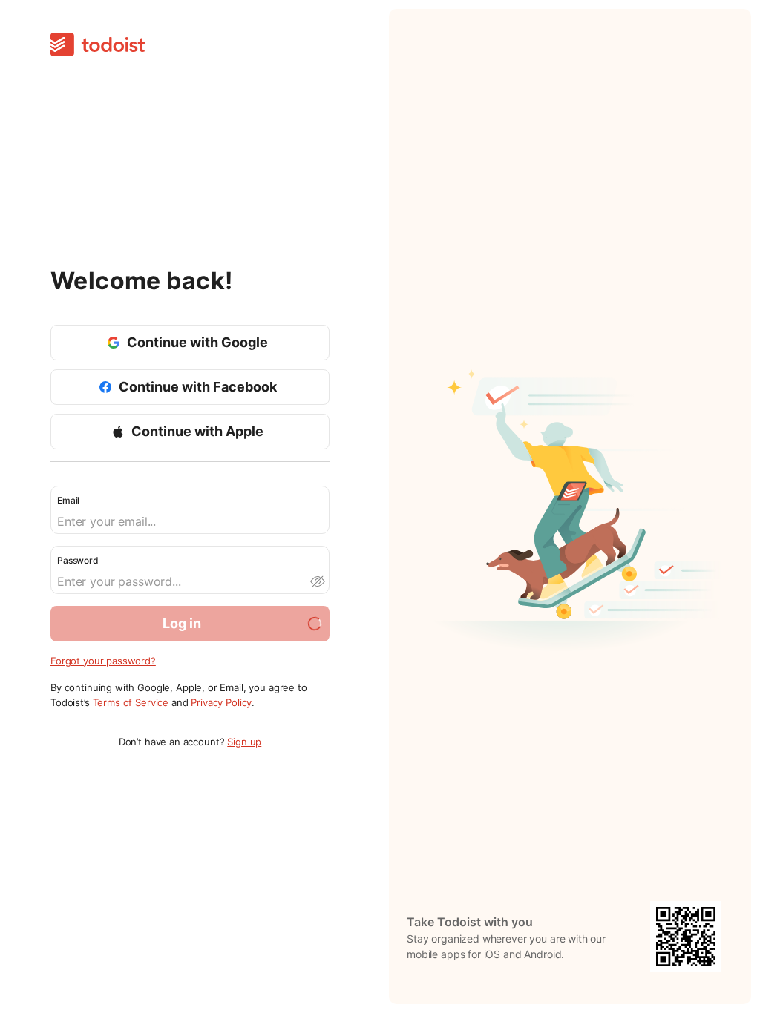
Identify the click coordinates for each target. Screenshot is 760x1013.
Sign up (244, 742)
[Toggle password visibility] (317, 581)
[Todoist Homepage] (97, 46)
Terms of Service (131, 702)
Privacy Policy (221, 702)
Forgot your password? (103, 661)
